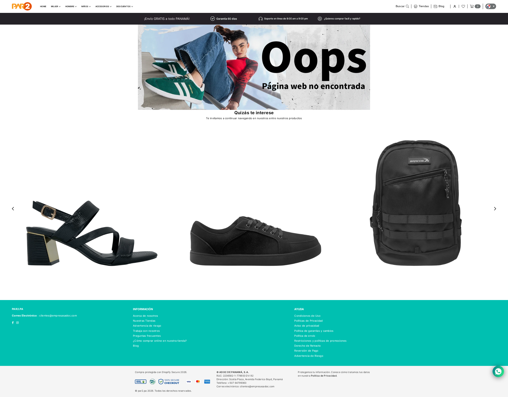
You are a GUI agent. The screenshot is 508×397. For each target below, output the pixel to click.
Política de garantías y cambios (313, 330)
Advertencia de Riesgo (308, 355)
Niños (85, 6)
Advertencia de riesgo (147, 325)
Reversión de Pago (306, 350)
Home (43, 6)
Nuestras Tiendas (144, 320)
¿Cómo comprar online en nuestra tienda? (160, 340)
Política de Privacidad (324, 375)
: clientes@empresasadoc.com (57, 315)
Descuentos (123, 6)
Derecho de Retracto (307, 345)
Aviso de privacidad (306, 325)
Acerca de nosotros (145, 315)
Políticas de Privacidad (308, 320)
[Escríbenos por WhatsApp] (498, 371)
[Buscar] (402, 6)
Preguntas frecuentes (147, 335)
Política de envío (304, 335)
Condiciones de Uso (307, 315)
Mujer (55, 6)
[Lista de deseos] (463, 6)
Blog (136, 345)
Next (495, 208)
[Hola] (454, 6)
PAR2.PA (17, 309)
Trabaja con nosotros (146, 330)
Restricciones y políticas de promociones (320, 340)
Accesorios (102, 6)
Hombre (70, 6)
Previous (13, 208)
